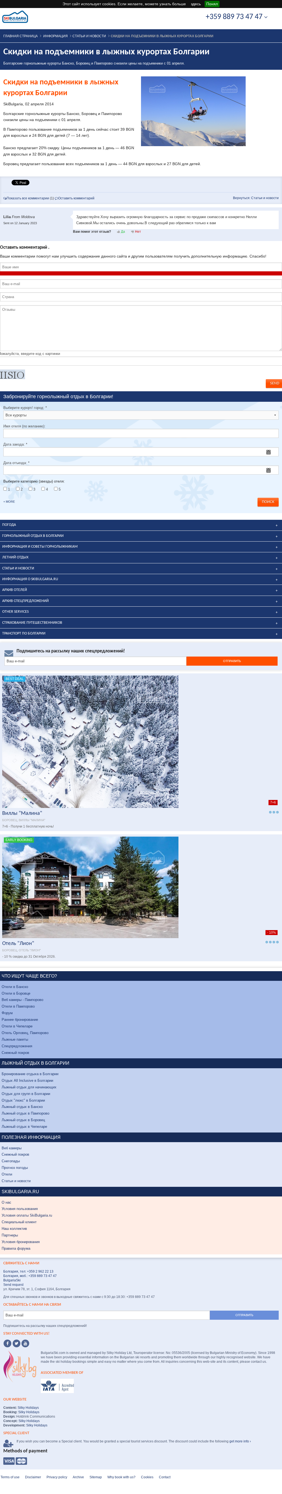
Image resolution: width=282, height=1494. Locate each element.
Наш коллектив (14, 1229)
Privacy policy (57, 1477)
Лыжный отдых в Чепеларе (24, 1126)
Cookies (147, 1477)
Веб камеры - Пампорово (22, 1000)
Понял (212, 4)
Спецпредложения (17, 1046)
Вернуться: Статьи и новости (256, 198)
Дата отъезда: (16, 463)
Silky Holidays (28, 1407)
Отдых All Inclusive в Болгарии (27, 1080)
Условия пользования (20, 1209)
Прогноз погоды (15, 1168)
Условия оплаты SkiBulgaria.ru (27, 1215)
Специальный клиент (19, 1222)
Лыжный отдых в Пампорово (25, 1113)
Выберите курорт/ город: (25, 408)
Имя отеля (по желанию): (24, 426)
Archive (78, 1477)
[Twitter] (16, 1343)
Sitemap (96, 1477)
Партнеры (10, 1235)
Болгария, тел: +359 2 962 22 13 (28, 1271)
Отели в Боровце (16, 993)
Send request (13, 1284)
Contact (164, 1477)
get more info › (240, 1441)
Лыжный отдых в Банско (22, 1107)
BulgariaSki (12, 1280)
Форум (7, 1013)
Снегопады (11, 1161)
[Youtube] (25, 1343)
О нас (6, 1202)
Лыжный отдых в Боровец (23, 1120)
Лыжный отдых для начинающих (29, 1087)
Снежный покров (15, 1053)
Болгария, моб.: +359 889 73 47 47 (30, 1276)
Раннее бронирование (20, 1020)
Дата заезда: (15, 444)
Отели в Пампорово (18, 1006)
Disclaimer (33, 1477)
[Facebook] (7, 1343)
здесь (196, 4)
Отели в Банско (15, 987)
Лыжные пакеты (15, 1039)
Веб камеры (11, 1148)
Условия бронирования (21, 1242)
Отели (7, 1174)
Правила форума (16, 1248)
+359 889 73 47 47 (235, 17)
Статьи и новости (16, 1181)
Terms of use (10, 1477)
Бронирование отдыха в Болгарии (30, 1074)
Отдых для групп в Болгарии (26, 1094)
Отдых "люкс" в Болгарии (23, 1100)
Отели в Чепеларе (17, 1026)
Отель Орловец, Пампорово (25, 1033)
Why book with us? (121, 1477)
